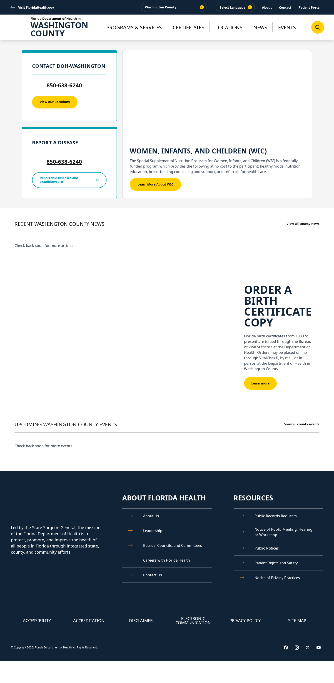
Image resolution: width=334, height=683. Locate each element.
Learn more (260, 383)
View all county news (303, 223)
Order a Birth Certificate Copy (278, 306)
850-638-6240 (64, 85)
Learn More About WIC (155, 184)
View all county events (301, 424)
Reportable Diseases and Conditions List (59, 180)
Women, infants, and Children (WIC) (198, 151)
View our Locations (55, 102)
